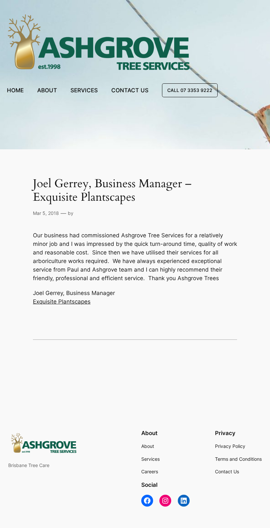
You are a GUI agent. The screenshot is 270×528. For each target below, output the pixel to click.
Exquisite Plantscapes (62, 301)
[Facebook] (147, 501)
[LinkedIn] (184, 501)
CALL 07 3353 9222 (189, 90)
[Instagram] (165, 501)
